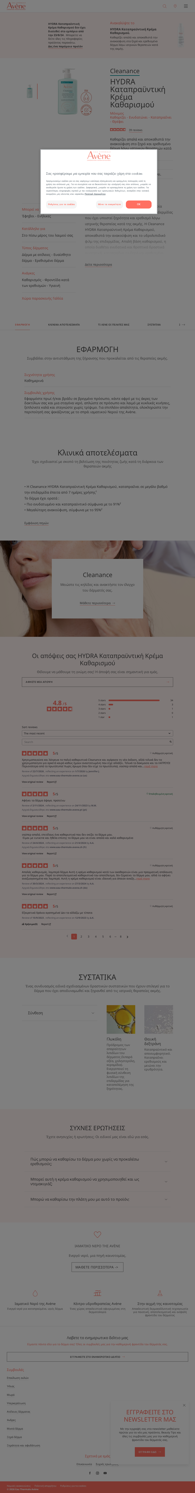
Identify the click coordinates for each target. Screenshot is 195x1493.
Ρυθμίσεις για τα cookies (61, 204)
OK (138, 204)
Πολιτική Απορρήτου (95, 194)
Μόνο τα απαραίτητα (109, 204)
